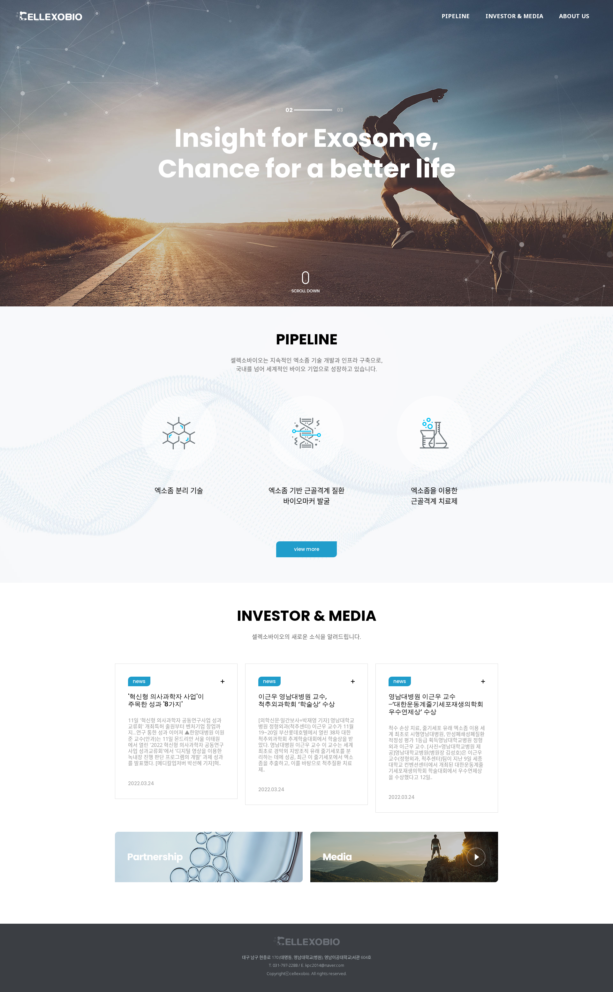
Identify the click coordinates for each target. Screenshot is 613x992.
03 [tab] (305, 110)
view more (306, 549)
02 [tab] (289, 110)
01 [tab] (273, 110)
